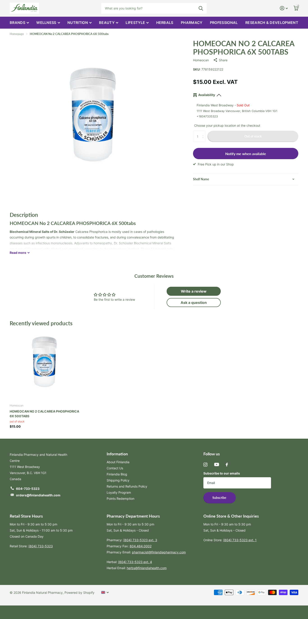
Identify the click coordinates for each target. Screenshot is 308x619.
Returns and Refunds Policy (127, 486)
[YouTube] (216, 464)
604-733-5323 (27, 489)
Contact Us (115, 468)
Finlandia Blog (117, 474)
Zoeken (201, 8)
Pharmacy (191, 22)
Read (18, 252)
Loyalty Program (119, 492)
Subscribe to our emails (221, 473)
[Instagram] (205, 465)
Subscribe (219, 498)
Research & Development (271, 22)
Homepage (17, 34)
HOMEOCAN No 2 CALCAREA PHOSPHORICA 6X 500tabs (44, 413)
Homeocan (201, 60)
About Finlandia (118, 462)
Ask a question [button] (194, 302)
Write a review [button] (194, 291)
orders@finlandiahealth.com (38, 495)
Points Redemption (120, 498)
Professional (224, 22)
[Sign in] (284, 8)
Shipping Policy (118, 480)
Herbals (164, 22)
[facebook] (227, 464)
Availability (206, 95)
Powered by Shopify (79, 592)
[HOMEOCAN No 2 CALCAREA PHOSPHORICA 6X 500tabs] (44, 365)
